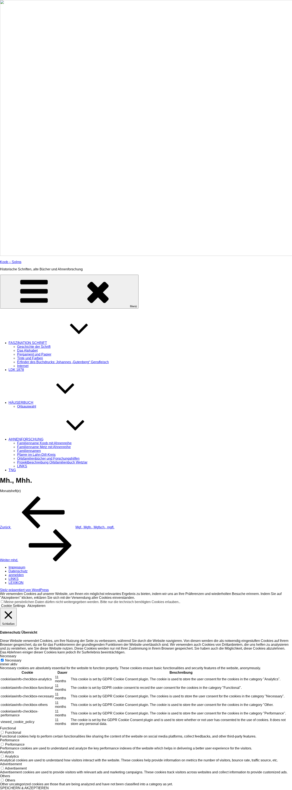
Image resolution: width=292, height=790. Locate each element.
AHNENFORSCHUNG (26, 439)
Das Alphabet (27, 350)
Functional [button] (8, 728)
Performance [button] (9, 740)
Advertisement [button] (11, 764)
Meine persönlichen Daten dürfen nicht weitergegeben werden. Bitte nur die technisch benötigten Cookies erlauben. (91, 602)
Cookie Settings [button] (13, 606)
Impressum (17, 567)
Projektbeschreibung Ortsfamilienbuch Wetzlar (52, 462)
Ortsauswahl (26, 406)
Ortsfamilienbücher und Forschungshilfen (48, 458)
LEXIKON (16, 582)
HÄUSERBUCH (21, 402)
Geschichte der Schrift (33, 346)
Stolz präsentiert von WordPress (24, 590)
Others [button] (5, 776)
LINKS (22, 466)
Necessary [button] (8, 656)
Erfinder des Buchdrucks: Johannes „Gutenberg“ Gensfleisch (63, 362)
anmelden (16, 575)
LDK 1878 (16, 370)
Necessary (13, 660)
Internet (22, 366)
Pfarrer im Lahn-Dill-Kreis (36, 454)
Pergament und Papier (34, 354)
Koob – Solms (10, 262)
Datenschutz (18, 571)
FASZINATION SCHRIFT (28, 343)
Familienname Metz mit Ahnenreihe (44, 447)
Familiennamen (29, 451)
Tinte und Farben (30, 358)
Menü (133, 306)
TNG (12, 470)
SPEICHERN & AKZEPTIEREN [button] (24, 788)
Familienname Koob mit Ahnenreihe (44, 443)
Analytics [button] (7, 752)
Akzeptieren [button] (36, 606)
